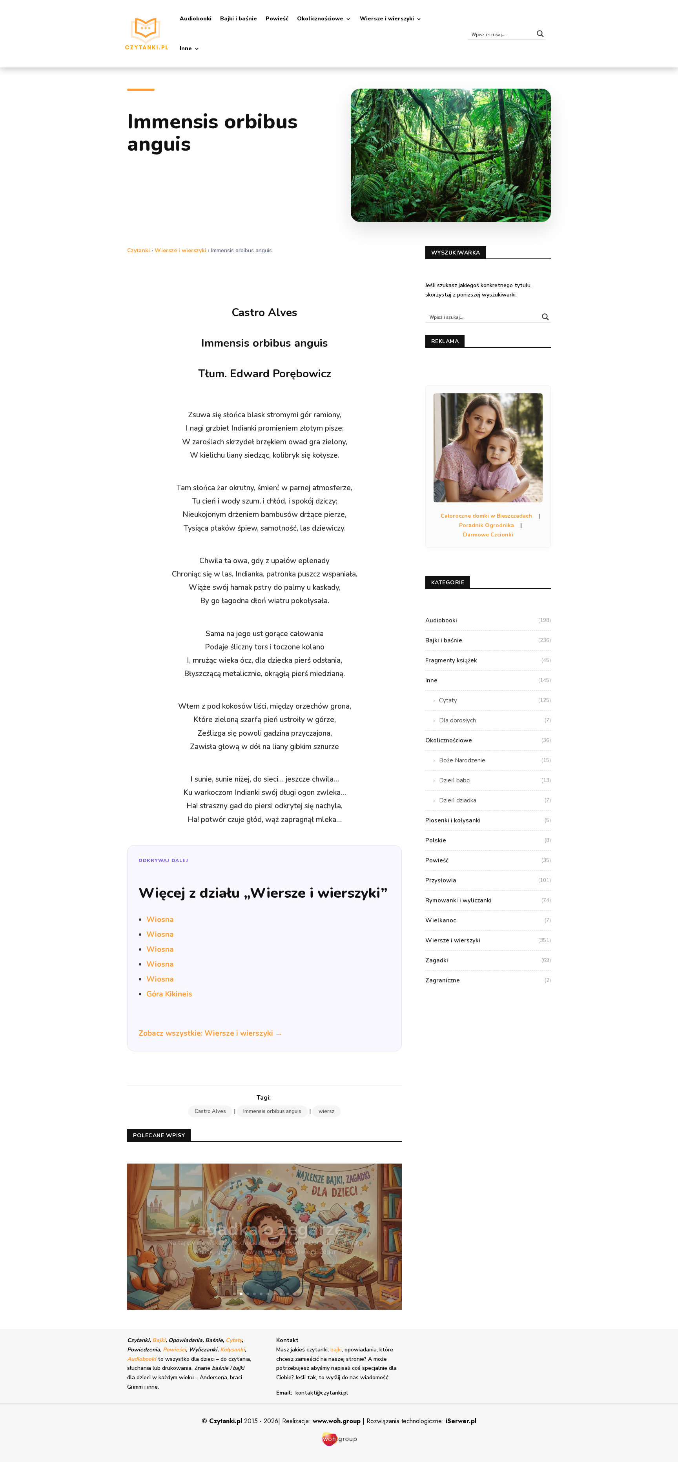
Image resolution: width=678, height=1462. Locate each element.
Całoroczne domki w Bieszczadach (486, 516)
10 (294, 1294)
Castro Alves (210, 1111)
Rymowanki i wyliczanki (488, 900)
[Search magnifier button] (540, 33)
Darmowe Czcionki (488, 534)
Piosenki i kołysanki (488, 820)
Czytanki (138, 250)
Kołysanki (232, 1349)
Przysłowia (488, 880)
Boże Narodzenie (495, 760)
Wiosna (160, 920)
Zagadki (488, 960)
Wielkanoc (488, 920)
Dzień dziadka (495, 800)
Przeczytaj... (264, 1254)
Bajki (159, 1340)
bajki (336, 1349)
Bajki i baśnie (238, 18)
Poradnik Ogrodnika (486, 525)
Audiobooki (195, 18)
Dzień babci (495, 780)
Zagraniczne (488, 980)
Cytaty (495, 700)
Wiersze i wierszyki (387, 18)
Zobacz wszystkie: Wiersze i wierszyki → (210, 1033)
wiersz (326, 1111)
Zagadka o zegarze (264, 1220)
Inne (186, 48)
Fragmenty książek (488, 660)
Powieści (174, 1349)
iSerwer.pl (461, 1421)
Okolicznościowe (320, 18)
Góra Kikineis (169, 994)
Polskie (488, 840)
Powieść (277, 18)
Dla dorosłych (495, 720)
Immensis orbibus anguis (272, 1111)
